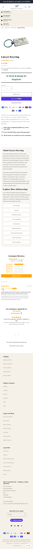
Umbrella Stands (7, 440)
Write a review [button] (16, 276)
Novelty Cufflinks (7, 367)
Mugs (4, 402)
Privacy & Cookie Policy (8, 462)
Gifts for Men (6, 420)
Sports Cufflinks (7, 371)
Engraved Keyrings (16, 228)
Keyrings (16, 210)
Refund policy (9, 543)
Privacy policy (17, 543)
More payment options (16, 102)
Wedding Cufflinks (7, 360)
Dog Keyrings (16, 224)
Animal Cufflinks (7, 375)
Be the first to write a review (16, 346)
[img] (5, 286)
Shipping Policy (7, 470)
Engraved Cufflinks (7, 364)
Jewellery (5, 390)
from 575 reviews (15, 313)
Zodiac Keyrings (16, 242)
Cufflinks (5, 386)
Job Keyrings (16, 205)
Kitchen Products (7, 428)
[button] (3, 7)
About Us (5, 455)
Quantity (3, 85)
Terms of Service (7, 466)
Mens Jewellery (6, 436)
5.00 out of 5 (20, 259)
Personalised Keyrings (16, 233)
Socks (4, 406)
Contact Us (5, 451)
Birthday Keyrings (16, 214)
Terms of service (24, 543)
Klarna (4, 474)
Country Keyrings (16, 219)
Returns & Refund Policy (8, 458)
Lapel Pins (5, 398)
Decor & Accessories (7, 416)
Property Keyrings (16, 237)
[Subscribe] (24, 514)
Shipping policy (17, 545)
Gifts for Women (7, 424)
